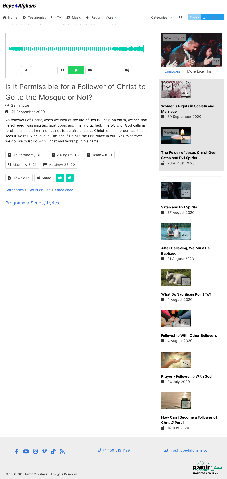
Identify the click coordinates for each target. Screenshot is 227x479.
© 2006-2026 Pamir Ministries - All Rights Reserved (41, 474)
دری (205, 17)
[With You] (62, 451)
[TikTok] (53, 451)
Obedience (64, 190)
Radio (95, 17)
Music (76, 17)
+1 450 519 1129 (115, 450)
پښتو (219, 17)
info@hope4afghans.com (189, 450)
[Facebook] (17, 451)
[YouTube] (26, 451)
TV (58, 17)
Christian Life (39, 190)
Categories (14, 190)
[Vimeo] (44, 451)
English (194, 17)
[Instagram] (35, 451)
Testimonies (36, 17)
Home (12, 17)
